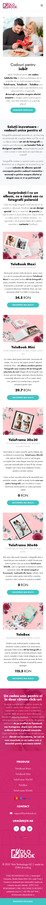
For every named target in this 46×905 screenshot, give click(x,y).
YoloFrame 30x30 (23, 440)
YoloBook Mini (23, 347)
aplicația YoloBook (20, 717)
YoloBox (23, 634)
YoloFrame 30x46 (23, 545)
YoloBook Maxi (23, 264)
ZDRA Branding (23, 867)
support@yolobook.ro (24, 813)
